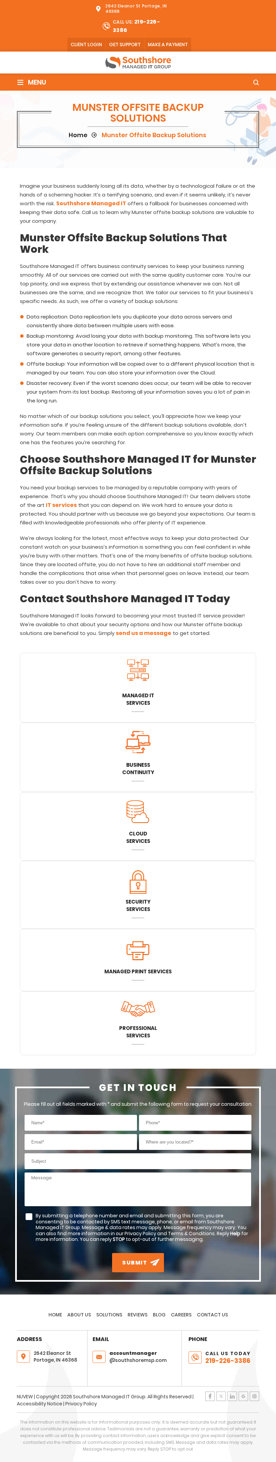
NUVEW (25, 1396)
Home (55, 1314)
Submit (134, 1263)
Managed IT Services (138, 699)
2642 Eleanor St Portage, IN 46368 (136, 8)
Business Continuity (138, 768)
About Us (79, 1314)
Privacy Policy (81, 1403)
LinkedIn (232, 1396)
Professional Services (138, 1032)
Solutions (109, 1314)
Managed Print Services (138, 971)
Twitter (221, 1396)
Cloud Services (138, 837)
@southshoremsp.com (138, 1357)
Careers (181, 1314)
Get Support (125, 44)
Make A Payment (168, 44)
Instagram (254, 1396)
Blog (159, 1314)
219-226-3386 (227, 1360)
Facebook (210, 1396)
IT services (61, 505)
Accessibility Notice (39, 1403)
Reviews (137, 1314)
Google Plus (243, 1396)
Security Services (138, 905)
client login (86, 44)
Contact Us (212, 1314)
